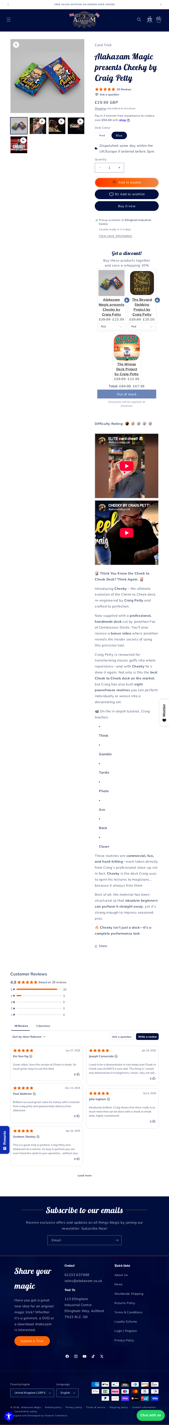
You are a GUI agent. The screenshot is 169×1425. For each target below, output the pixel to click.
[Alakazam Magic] (85, 19)
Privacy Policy (124, 1340)
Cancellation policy (25, 1411)
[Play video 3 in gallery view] (76, 125)
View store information (115, 236)
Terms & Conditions (128, 1312)
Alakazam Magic (31, 1407)
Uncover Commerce (56, 1415)
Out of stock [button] (126, 390)
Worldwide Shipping (128, 1294)
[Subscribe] (116, 1240)
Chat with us (150, 1415)
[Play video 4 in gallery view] (18, 144)
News (118, 1284)
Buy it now (127, 206)
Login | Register (125, 1331)
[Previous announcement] (8, 4)
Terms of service (95, 1407)
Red (104, 136)
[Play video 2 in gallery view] (57, 125)
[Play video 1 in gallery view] (38, 125)
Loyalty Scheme (125, 1321)
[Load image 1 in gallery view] (18, 125)
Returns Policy (124, 1303)
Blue (119, 135)
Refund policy (53, 1407)
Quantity (101, 159)
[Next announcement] (160, 4)
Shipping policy (118, 1407)
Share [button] (103, 946)
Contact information (144, 1407)
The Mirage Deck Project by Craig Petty (127, 369)
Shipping (100, 108)
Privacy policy (74, 1407)
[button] (8, 19)
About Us (121, 1275)
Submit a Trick (32, 1341)
